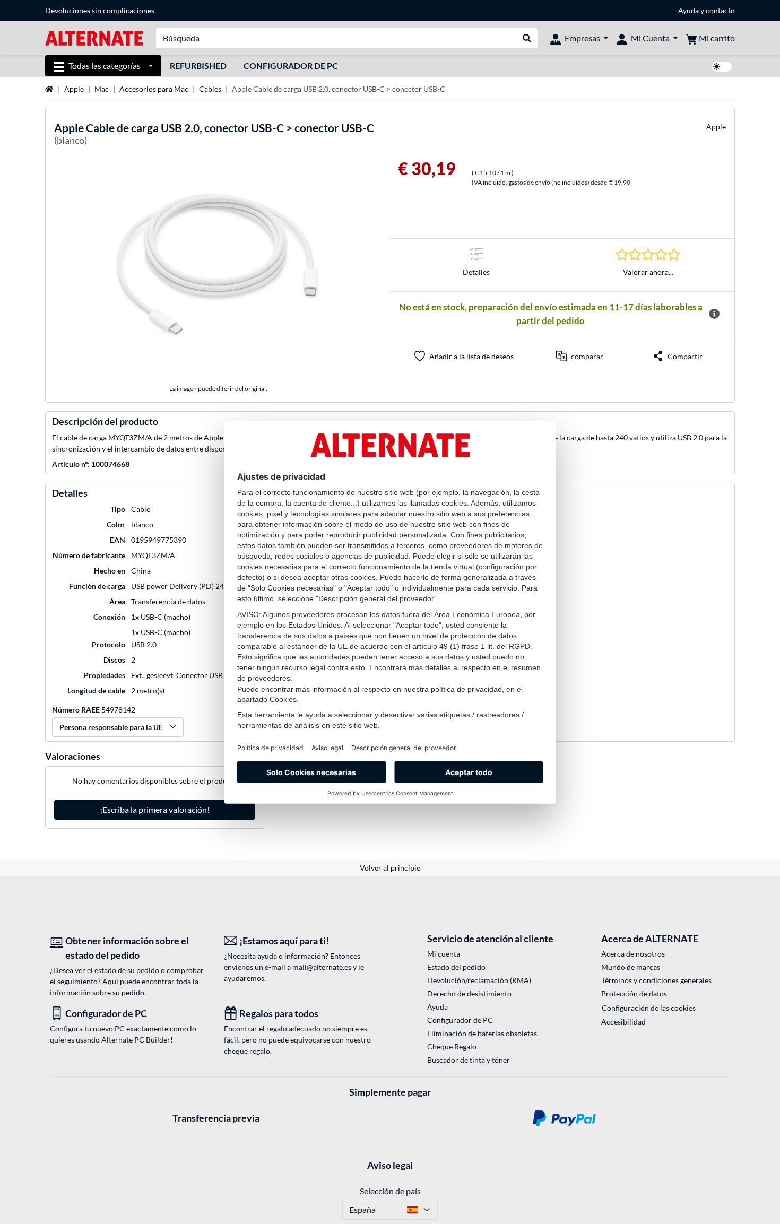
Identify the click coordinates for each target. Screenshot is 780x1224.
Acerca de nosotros (633, 953)
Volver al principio (390, 867)
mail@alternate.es (321, 966)
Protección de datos (634, 993)
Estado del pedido (456, 966)
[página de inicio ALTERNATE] (94, 37)
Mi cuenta (443, 953)
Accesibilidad (623, 1021)
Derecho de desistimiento (469, 993)
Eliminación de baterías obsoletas (482, 1033)
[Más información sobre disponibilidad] (714, 314)
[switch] (722, 67)
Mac (101, 88)
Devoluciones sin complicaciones (99, 10)
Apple (74, 88)
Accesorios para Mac (153, 88)
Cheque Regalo (451, 1046)
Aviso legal (390, 1165)
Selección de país (390, 1191)
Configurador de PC (291, 65)
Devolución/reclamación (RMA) (479, 980)
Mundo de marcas (630, 966)
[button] (579, 356)
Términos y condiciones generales (656, 980)
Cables (210, 88)
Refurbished (198, 65)
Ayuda (688, 10)
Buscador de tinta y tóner (468, 1059)
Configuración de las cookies (649, 1007)
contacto (720, 10)
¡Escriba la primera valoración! (155, 809)
